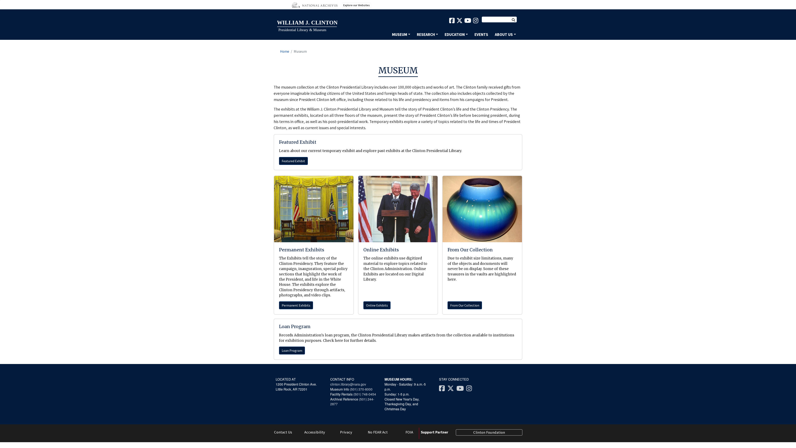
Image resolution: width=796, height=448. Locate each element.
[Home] (307, 26)
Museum (399, 34)
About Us (504, 34)
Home (284, 51)
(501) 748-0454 (364, 394)
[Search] (515, 19)
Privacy (346, 432)
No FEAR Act (378, 432)
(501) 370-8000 (361, 389)
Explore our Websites (356, 5)
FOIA (409, 432)
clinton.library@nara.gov (348, 384)
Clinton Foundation (489, 432)
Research (426, 34)
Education (455, 34)
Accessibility (314, 432)
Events (481, 34)
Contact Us (283, 432)
